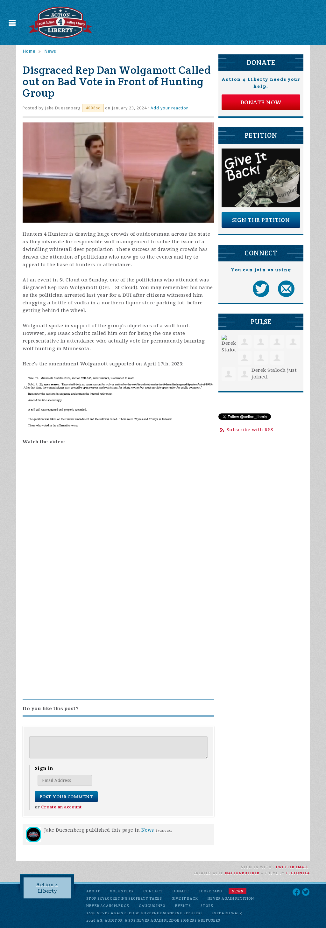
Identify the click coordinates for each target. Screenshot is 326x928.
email (302, 867)
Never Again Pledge (107, 906)
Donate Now (261, 102)
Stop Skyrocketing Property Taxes (124, 898)
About (93, 891)
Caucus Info (152, 906)
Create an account (61, 807)
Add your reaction (170, 108)
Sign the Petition (261, 220)
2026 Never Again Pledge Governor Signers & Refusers (144, 913)
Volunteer (122, 891)
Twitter (284, 867)
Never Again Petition (231, 898)
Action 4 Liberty (47, 887)
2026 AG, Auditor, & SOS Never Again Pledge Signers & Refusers (153, 920)
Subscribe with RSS (250, 430)
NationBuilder (242, 873)
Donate (181, 891)
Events (183, 906)
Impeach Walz (227, 913)
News (50, 51)
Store (207, 906)
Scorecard (210, 891)
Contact (153, 891)
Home (29, 51)
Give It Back (185, 898)
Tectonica (298, 873)
